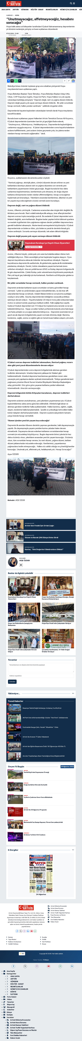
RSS (23, 953)
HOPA (17, 15)
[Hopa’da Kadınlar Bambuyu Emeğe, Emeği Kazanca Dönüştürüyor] (58, 586)
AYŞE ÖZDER (24, 561)
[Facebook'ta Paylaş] (8, 81)
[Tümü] (73, 693)
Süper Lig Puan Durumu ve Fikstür (23, 1030)
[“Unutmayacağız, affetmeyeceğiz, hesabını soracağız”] (41, 57)
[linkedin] (72, 966)
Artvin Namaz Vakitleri (58, 910)
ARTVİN (16, 10)
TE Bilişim (46, 960)
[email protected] (14, 920)
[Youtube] (31, 931)
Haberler (9, 15)
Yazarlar (10, 1002)
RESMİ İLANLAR (52, 10)
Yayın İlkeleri (12, 939)
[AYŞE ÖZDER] (13, 562)
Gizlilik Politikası (13, 944)
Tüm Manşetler (55, 917)
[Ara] (71, 3)
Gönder (12, 682)
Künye (44, 944)
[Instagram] (24, 931)
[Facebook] (17, 931)
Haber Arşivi (54, 922)
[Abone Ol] (73, 81)
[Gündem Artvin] (13, 3)
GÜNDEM (24, 10)
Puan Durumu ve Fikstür (58, 915)
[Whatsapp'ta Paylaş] (16, 81)
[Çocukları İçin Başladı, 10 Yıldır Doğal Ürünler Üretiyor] (58, 639)
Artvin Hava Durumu (57, 908)
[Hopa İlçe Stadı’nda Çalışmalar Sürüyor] (58, 612)
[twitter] (25, 966)
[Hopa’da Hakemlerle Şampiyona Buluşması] (24, 612)
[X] (20, 931)
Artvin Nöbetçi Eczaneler (59, 906)
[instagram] (37, 966)
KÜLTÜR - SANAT (37, 10)
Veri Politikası (46, 942)
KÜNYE (13, 992)
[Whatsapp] (35, 931)
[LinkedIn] (28, 931)
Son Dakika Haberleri (57, 919)
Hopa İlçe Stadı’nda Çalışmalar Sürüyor (56, 623)
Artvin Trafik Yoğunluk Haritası (60, 913)
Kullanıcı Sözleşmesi (14, 942)
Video (9, 999)
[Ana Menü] (74, 3)
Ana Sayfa (11, 971)
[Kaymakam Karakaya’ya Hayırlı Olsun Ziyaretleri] (24, 586)
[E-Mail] (21, 565)
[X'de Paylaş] (12, 81)
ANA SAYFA (6, 10)
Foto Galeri (11, 997)
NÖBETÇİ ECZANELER (68, 10)
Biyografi (10, 1007)
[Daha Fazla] (19, 81)
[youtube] (48, 966)
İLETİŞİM (14, 994)
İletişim (10, 937)
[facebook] (13, 966)
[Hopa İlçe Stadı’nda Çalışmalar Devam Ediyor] (24, 639)
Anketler (10, 1010)
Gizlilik (44, 939)
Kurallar (44, 937)
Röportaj (10, 1004)
